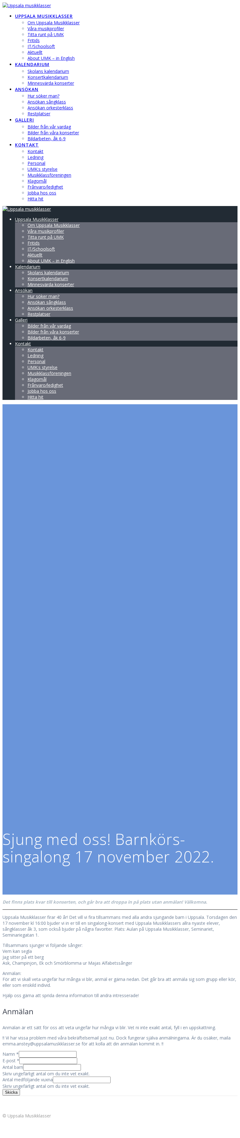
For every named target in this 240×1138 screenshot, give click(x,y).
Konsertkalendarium (48, 77)
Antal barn (12, 1067)
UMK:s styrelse (43, 169)
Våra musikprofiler (46, 28)
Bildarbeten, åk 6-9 (47, 139)
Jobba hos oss (42, 193)
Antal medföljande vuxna (27, 1080)
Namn (10, 1054)
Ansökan (26, 89)
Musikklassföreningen (49, 175)
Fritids (34, 40)
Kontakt (27, 145)
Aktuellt (35, 52)
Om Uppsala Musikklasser (54, 23)
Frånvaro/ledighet (45, 187)
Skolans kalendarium (48, 71)
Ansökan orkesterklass (50, 108)
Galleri (24, 120)
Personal (36, 163)
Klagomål (37, 181)
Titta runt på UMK (46, 34)
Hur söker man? (43, 96)
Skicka (11, 1092)
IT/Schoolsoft (41, 46)
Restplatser (39, 114)
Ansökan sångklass (47, 102)
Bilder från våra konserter (53, 133)
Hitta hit (35, 199)
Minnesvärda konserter (51, 83)
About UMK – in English (51, 58)
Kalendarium (32, 64)
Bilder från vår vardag (49, 127)
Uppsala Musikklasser (44, 16)
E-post (10, 1061)
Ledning (35, 157)
